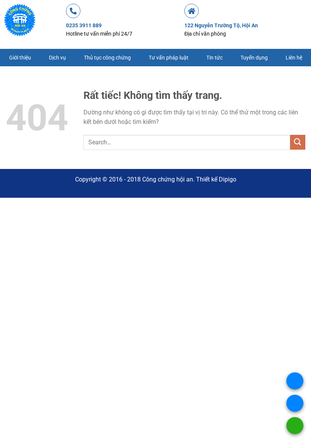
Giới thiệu (20, 58)
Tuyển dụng (254, 58)
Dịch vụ (57, 58)
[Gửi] (297, 142)
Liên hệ (294, 58)
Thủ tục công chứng (107, 58)
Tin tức (214, 58)
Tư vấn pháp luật (168, 58)
